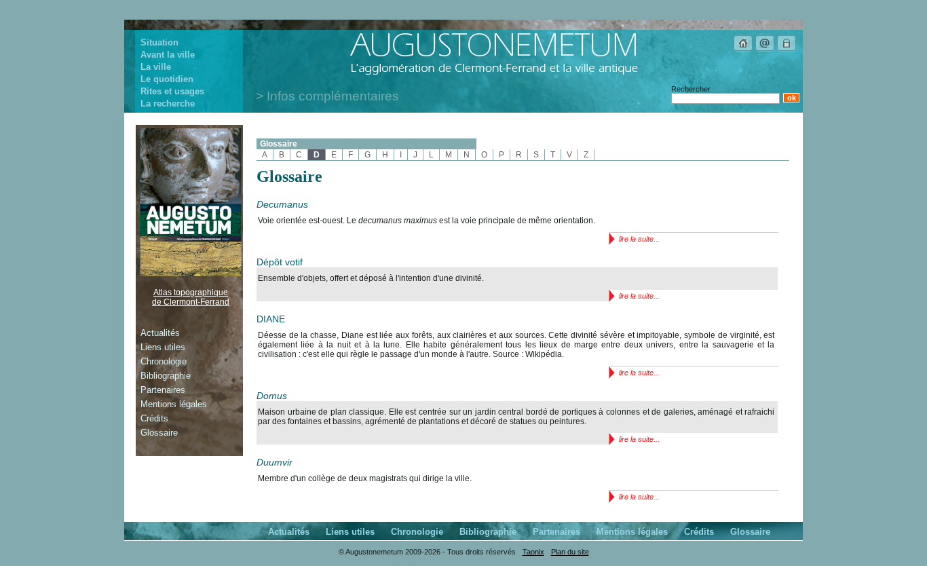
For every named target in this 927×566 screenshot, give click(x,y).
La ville (155, 67)
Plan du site (570, 552)
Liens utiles (162, 347)
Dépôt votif (280, 262)
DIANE (271, 319)
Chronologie (163, 361)
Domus (272, 395)
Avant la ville (167, 55)
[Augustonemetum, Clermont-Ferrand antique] (493, 74)
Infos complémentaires (333, 96)
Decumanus (282, 204)
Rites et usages (172, 91)
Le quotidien (166, 79)
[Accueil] (743, 49)
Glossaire (278, 144)
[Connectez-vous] (786, 49)
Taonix (533, 552)
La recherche (167, 103)
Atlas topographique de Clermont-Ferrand (190, 297)
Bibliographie (165, 376)
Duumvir (274, 462)
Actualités (160, 333)
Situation (159, 42)
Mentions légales (173, 404)
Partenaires (162, 390)
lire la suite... (639, 239)
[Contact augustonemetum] (764, 49)
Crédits (154, 418)
